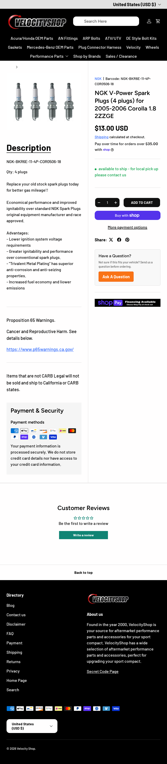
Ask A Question (116, 276)
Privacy (13, 670)
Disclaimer (16, 624)
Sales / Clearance (121, 56)
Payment (14, 642)
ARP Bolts (91, 38)
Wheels (152, 47)
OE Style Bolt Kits (141, 38)
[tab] (29, 147)
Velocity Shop (26, 748)
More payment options (127, 227)
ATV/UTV (113, 38)
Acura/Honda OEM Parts (32, 38)
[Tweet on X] (111, 240)
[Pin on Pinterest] (127, 240)
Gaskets (15, 47)
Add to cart (142, 202)
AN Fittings (68, 38)
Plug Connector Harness (99, 47)
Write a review (83, 535)
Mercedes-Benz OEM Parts (50, 47)
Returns (14, 661)
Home (10, 67)
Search (13, 689)
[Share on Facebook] (119, 240)
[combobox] (106, 21)
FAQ (10, 633)
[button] (158, 21)
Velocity (133, 47)
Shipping (102, 137)
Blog (10, 605)
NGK (98, 78)
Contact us (16, 614)
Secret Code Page (103, 671)
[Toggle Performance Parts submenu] (66, 56)
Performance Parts (47, 56)
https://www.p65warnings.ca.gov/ (40, 349)
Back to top (83, 572)
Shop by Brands (87, 56)
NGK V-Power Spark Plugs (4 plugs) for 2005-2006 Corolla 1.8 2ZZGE (49, 67)
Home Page (17, 680)
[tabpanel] (44, 227)
